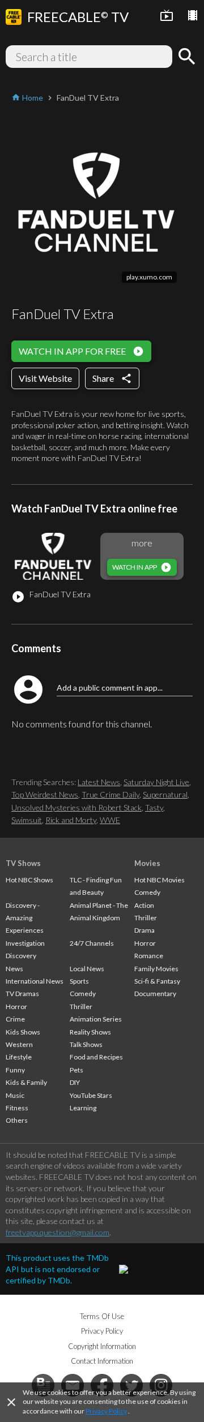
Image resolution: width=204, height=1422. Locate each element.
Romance (148, 955)
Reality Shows (90, 1032)
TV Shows (23, 863)
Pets (76, 1070)
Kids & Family (26, 1082)
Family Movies (156, 968)
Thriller (81, 1006)
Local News (87, 968)
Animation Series (96, 1019)
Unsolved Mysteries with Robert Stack (76, 807)
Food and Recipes (96, 1057)
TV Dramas (22, 993)
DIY (75, 1082)
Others (17, 1120)
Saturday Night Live (156, 782)
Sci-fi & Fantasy (157, 981)
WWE (110, 820)
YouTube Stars (91, 1095)
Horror (16, 1006)
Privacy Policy (106, 1411)
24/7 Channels (92, 943)
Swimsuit (26, 820)
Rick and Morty (70, 820)
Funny (15, 1070)
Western (19, 1044)
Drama (144, 930)
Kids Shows (23, 1032)
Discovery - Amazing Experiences (25, 918)
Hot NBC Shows (29, 880)
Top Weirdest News (44, 794)
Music (15, 1095)
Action (144, 905)
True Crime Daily (110, 794)
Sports (79, 981)
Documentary (155, 993)
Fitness (17, 1108)
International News (34, 981)
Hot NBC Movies (159, 880)
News (14, 968)
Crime (15, 1019)
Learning (83, 1108)
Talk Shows (86, 1044)
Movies (147, 863)
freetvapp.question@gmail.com (57, 1232)
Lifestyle (19, 1057)
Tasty (154, 807)
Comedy (83, 993)
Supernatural (165, 794)
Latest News (99, 782)
